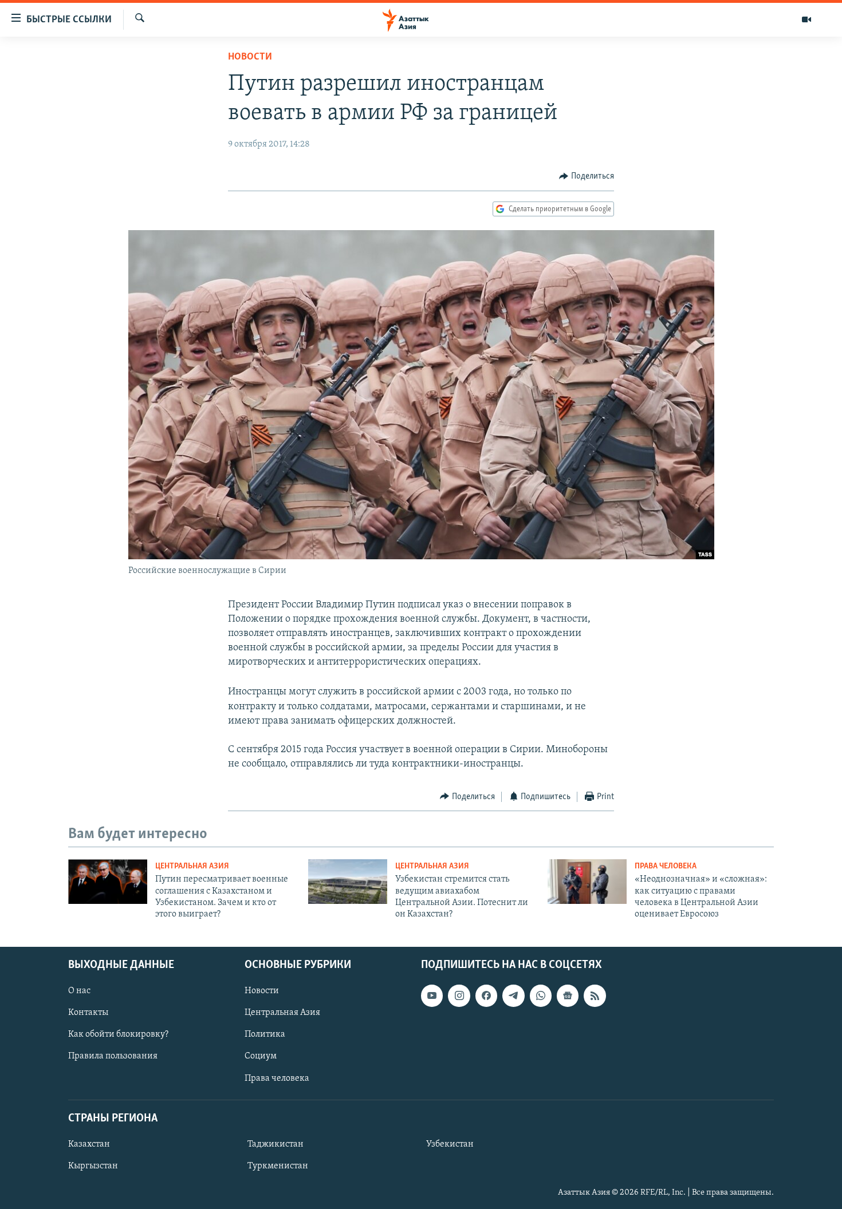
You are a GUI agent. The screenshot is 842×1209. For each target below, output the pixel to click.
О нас (79, 990)
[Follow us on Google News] (568, 995)
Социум (261, 1056)
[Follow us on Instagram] (459, 995)
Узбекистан (450, 1144)
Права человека (666, 866)
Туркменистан (277, 1166)
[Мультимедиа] (806, 19)
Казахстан (89, 1144)
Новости (250, 57)
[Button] (586, 176)
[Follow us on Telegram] (513, 995)
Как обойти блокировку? (118, 1034)
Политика (265, 1034)
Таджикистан (275, 1144)
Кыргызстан (93, 1166)
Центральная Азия (192, 866)
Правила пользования (113, 1056)
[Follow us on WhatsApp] (541, 995)
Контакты (88, 1012)
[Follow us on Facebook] (486, 995)
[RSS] (594, 995)
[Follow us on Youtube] (432, 995)
